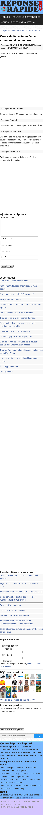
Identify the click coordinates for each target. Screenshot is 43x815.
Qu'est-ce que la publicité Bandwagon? (17, 294)
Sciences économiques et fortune (25, 30)
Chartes (5, 802)
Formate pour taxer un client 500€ (15, 615)
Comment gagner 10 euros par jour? (16, 336)
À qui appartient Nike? (10, 366)
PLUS (30, 807)
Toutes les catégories (26, 17)
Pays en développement (10, 605)
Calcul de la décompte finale (12, 610)
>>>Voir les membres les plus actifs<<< (17, 700)
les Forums (34, 802)
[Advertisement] (21, 82)
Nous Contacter (19, 802)
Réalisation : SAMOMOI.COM (14, 807)
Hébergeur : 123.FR (10, 804)
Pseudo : (8, 649)
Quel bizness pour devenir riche (14, 281)
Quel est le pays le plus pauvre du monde (18, 318)
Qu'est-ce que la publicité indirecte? (15, 331)
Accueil (5, 17)
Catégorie (4, 30)
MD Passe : (8, 655)
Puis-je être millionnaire (10, 299)
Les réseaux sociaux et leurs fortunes (16, 313)
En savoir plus (26, 798)
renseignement (6, 372)
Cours (5, 22)
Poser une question (23, 22)
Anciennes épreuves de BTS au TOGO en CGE (21, 592)
